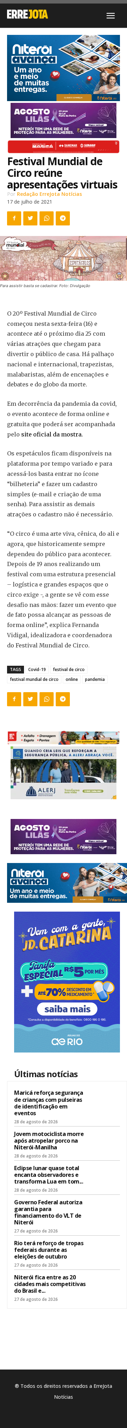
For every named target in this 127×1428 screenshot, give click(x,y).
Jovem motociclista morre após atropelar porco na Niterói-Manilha (49, 1140)
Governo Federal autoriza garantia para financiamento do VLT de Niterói (48, 1212)
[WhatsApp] (47, 218)
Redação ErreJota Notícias (49, 194)
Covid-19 (37, 669)
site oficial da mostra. (52, 434)
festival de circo (69, 669)
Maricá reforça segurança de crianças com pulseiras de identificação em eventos (48, 1103)
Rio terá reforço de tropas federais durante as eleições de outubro (48, 1249)
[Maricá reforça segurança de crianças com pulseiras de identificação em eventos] (106, 1102)
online (72, 679)
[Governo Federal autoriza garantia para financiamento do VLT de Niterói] (106, 1211)
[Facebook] (14, 218)
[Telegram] (63, 218)
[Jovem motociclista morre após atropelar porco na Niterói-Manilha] (106, 1143)
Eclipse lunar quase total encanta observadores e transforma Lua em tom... (48, 1174)
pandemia (95, 679)
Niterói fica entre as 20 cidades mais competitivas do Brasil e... (50, 1283)
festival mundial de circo (34, 679)
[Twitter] (30, 218)
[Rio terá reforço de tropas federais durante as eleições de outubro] (106, 1252)
